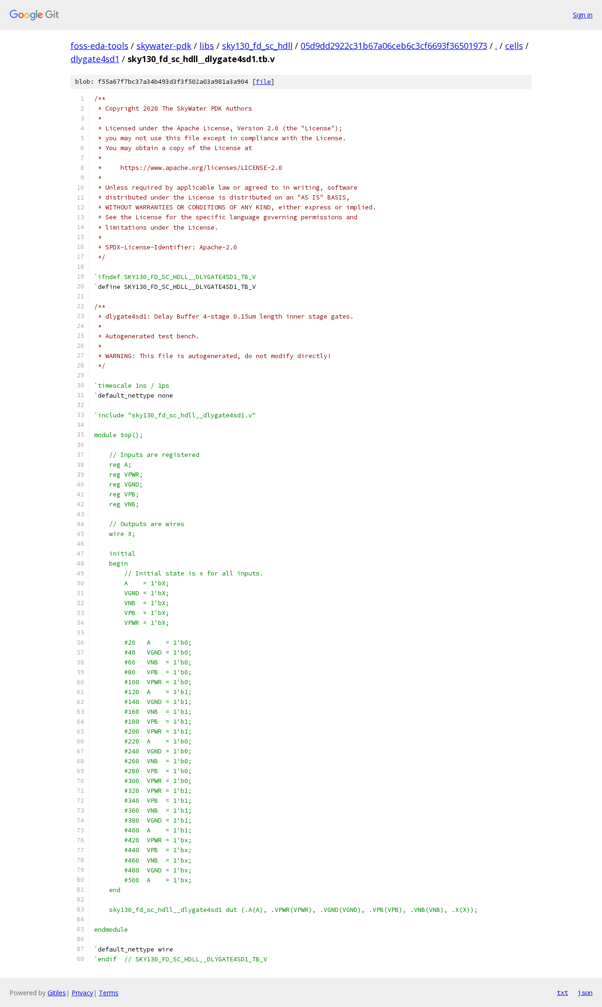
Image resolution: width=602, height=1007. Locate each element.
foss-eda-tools (99, 45)
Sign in (583, 14)
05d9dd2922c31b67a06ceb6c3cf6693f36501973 (394, 45)
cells (514, 45)
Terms (109, 992)
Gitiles (57, 992)
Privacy (82, 992)
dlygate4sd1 (95, 58)
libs (206, 45)
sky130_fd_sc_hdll (257, 45)
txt (562, 992)
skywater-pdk (163, 45)
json (585, 992)
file (263, 82)
